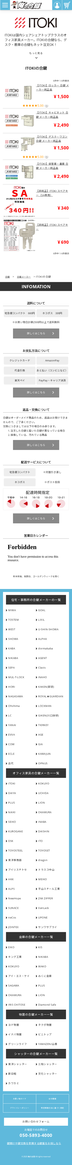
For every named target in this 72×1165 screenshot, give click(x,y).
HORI (11, 687)
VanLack (43, 908)
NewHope (14, 898)
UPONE (43, 917)
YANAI (12, 725)
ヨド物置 (13, 1025)
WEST (11, 629)
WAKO (42, 966)
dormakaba (45, 648)
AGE (40, 734)
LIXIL (41, 619)
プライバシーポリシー (19, 1108)
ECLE (11, 754)
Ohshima (14, 706)
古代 (11, 763)
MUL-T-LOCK (16, 677)
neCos (12, 917)
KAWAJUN (44, 754)
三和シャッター (47, 1064)
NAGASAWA (15, 696)
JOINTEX (13, 927)
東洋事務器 (15, 860)
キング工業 (15, 957)
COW (11, 744)
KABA (11, 648)
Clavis (42, 667)
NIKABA (13, 658)
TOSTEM (13, 619)
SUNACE (13, 908)
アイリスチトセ (17, 869)
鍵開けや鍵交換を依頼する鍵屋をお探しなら (34, 1143)
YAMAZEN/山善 (47, 1044)
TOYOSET (44, 850)
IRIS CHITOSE (16, 1004)
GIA (40, 744)
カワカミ (13, 1083)
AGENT (42, 658)
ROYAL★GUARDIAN (50, 696)
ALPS (11, 889)
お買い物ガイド (19, 1099)
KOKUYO (43, 783)
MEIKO (42, 879)
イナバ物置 (15, 1034)
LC (9, 715)
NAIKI (12, 812)
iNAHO (42, 677)
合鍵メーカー (24, 276)
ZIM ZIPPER (45, 898)
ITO (40, 841)
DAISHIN (43, 831)
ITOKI (11, 783)
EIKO (11, 947)
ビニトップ (45, 1034)
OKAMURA (45, 812)
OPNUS (43, 763)
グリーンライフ (17, 1044)
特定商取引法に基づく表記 (52, 1108)
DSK (10, 841)
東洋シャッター (17, 1064)
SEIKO (12, 822)
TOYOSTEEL (15, 850)
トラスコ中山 (46, 869)
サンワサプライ (47, 927)
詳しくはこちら (36, 333)
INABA (42, 822)
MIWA (12, 610)
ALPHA (42, 639)
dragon (42, 860)
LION (41, 802)
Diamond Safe (47, 1004)
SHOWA (13, 639)
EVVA (11, 734)
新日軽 (12, 1073)
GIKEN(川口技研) (48, 715)
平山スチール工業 (49, 889)
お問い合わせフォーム (35, 1121)
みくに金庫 (45, 976)
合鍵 (7, 276)
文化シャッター (47, 1073)
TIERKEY (43, 725)
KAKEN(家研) (46, 687)
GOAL (41, 610)
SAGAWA (13, 985)
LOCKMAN (45, 706)
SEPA (11, 667)
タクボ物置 (45, 1025)
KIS (40, 947)
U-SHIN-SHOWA (48, 629)
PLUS (11, 802)
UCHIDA (43, 793)
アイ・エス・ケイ (19, 976)
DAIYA (12, 793)
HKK (11, 879)
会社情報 (52, 1099)
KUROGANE (15, 831)
